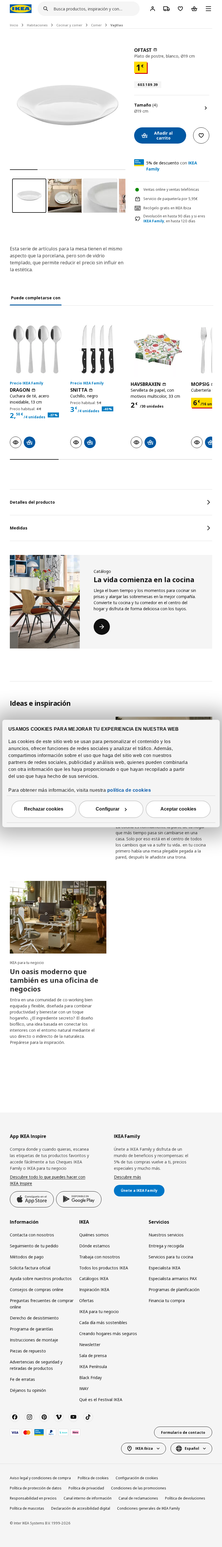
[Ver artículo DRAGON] (37, 349)
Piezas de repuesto (28, 1351)
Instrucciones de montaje (34, 1340)
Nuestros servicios (166, 1235)
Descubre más (127, 1177)
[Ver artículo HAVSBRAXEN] (158, 349)
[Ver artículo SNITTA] (97, 349)
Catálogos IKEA (93, 1278)
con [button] (171, 166)
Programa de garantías (31, 1329)
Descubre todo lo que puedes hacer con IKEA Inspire (47, 1180)
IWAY (83, 1388)
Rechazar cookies (43, 809)
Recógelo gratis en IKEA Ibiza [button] (167, 208)
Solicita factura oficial (30, 1268)
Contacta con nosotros (32, 1235)
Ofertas (86, 1300)
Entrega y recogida (166, 1246)
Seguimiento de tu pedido (34, 1246)
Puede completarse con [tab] (35, 297)
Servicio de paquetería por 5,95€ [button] (170, 198)
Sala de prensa (93, 1355)
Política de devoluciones (185, 1498)
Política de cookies (93, 1477)
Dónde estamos (94, 1246)
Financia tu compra (167, 1300)
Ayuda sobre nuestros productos (41, 1278)
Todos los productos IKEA (103, 1268)
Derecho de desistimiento (34, 1318)
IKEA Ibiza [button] (144, 1448)
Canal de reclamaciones (138, 1498)
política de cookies (129, 790)
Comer (96, 25)
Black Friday (90, 1377)
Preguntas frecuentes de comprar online (41, 1304)
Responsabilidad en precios (33, 1498)
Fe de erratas (22, 1379)
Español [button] (192, 1448)
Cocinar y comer (69, 25)
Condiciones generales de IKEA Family (148, 1508)
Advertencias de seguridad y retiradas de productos (36, 1365)
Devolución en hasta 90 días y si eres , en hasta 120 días (174, 218)
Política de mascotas (27, 1508)
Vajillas (116, 25)
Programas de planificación (174, 1289)
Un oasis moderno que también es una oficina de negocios (54, 980)
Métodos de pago (27, 1257)
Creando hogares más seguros (108, 1333)
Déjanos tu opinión (28, 1390)
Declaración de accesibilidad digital (80, 1508)
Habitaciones (37, 25)
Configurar (107, 809)
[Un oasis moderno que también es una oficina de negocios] (58, 917)
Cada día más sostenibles (103, 1322)
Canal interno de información (88, 1498)
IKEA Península (93, 1366)
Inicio (14, 25)
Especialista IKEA (164, 1268)
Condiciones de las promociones (138, 1488)
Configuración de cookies (137, 1477)
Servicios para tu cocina (171, 1257)
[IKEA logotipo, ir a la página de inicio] (21, 8)
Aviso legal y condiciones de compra (40, 1477)
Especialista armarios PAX (173, 1278)
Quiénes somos (94, 1235)
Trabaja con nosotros (99, 1257)
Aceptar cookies (178, 809)
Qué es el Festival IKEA (100, 1399)
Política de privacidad (86, 1488)
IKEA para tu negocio (27, 962)
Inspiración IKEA (94, 1289)
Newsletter (89, 1344)
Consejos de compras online (36, 1289)
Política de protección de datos (36, 1488)
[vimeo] (59, 1417)
